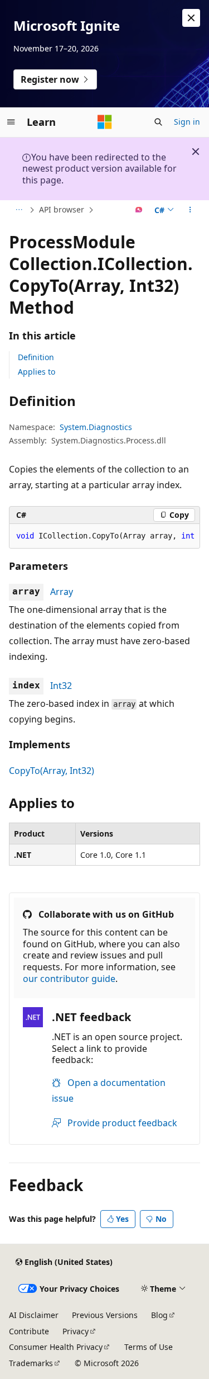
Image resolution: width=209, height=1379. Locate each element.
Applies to (36, 371)
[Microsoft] (105, 122)
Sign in (187, 121)
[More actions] (190, 210)
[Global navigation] (11, 122)
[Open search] (158, 122)
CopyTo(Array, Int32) (51, 770)
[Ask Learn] (139, 210)
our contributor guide (69, 978)
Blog (159, 1315)
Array (61, 591)
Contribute (29, 1331)
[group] (104, 536)
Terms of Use (148, 1347)
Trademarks (31, 1363)
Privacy (75, 1331)
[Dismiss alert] (191, 18)
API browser (61, 209)
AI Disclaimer (34, 1315)
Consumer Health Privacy (56, 1347)
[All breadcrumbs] (18, 210)
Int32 (61, 685)
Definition (36, 357)
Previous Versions (105, 1315)
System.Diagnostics (96, 427)
